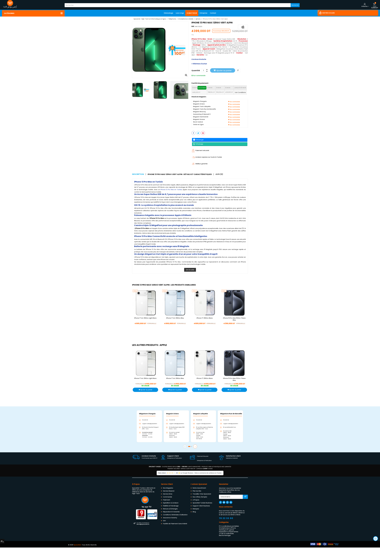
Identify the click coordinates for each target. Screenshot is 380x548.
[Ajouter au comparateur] (238, 70)
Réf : (193, 26)
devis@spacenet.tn (142, 523)
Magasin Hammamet (200, 117)
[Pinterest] (203, 133)
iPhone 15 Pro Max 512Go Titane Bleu (234, 319)
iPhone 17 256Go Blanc (205, 318)
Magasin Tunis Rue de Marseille (204, 109)
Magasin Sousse (199, 119)
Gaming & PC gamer (226, 530)
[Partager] (193, 133)
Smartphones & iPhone (227, 528)
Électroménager (225, 535)
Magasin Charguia (200, 101)
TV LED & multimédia (226, 533)
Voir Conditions (240, 92)
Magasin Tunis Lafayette (201, 106)
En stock (145, 326)
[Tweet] (198, 133)
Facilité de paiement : (200, 83)
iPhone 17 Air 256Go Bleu (175, 318)
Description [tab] (138, 174)
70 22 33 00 (226, 518)
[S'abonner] (245, 497)
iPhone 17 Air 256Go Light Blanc (145, 318)
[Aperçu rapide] (147, 302)
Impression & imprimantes (228, 532)
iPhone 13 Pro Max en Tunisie (171, 189)
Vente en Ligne (198, 124)
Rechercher (295, 5)
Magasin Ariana (199, 104)
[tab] (181, 174)
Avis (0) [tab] (219, 174)
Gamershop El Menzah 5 (201, 114)
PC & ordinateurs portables (229, 526)
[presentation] (133, 92)
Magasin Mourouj (199, 112)
